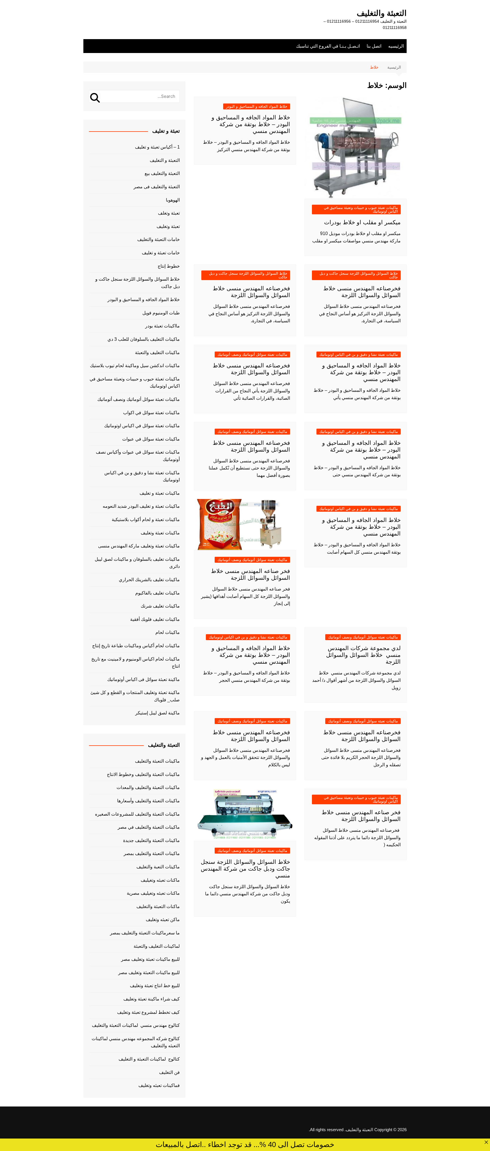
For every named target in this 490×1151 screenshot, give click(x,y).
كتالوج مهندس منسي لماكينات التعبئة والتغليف (136, 1025)
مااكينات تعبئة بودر (162, 325)
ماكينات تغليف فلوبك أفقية (155, 619)
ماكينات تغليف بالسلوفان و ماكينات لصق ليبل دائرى (137, 563)
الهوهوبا (173, 200)
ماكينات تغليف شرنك (160, 606)
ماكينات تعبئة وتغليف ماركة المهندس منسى (139, 545)
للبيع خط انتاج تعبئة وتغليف (155, 985)
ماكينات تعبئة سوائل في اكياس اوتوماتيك (142, 425)
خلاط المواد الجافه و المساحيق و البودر (256, 106)
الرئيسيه (396, 46)
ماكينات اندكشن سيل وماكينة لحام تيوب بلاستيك (135, 365)
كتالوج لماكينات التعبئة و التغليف (149, 1059)
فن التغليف (169, 1072)
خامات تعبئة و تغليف (161, 252)
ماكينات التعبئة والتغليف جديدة (151, 840)
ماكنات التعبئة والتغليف (158, 906)
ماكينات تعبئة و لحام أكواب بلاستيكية (146, 519)
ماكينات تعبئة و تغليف (160, 493)
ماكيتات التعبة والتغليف (158, 866)
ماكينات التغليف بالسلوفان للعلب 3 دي (143, 339)
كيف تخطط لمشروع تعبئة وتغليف (148, 1012)
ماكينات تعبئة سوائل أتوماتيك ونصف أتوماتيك (252, 354)
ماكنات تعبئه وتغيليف (160, 880)
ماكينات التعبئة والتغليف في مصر (149, 827)
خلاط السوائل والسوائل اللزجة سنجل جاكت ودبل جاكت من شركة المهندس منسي (245, 869)
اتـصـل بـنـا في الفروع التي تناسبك (328, 46)
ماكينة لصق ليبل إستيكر (157, 712)
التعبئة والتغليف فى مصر (157, 186)
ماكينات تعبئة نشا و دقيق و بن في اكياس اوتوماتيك (358, 354)
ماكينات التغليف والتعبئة (157, 352)
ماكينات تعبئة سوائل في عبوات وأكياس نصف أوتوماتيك (138, 456)
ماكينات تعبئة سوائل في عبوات (151, 439)
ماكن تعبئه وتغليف (163, 919)
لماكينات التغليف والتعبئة (157, 946)
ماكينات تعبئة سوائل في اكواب (151, 412)
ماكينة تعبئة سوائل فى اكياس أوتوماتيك (143, 679)
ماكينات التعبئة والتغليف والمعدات (148, 787)
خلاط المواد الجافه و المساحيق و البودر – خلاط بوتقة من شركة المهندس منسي (251, 124)
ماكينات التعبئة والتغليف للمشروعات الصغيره (137, 814)
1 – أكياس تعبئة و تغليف (157, 147)
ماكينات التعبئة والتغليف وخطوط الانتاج (143, 774)
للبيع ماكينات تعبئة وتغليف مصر (150, 959)
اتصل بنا (374, 46)
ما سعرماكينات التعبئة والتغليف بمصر (145, 932)
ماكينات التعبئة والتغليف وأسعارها (148, 800)
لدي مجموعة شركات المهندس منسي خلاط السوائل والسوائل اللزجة (363, 655)
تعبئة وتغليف (168, 226)
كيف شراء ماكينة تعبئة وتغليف (151, 998)
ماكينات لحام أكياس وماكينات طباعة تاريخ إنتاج (136, 645)
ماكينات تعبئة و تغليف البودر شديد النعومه (141, 506)
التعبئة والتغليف (382, 13)
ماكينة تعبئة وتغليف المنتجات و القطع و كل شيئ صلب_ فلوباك (135, 696)
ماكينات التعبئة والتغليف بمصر (152, 853)
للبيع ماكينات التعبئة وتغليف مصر (149, 972)
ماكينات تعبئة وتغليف (160, 532)
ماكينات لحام (167, 632)
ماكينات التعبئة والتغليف (157, 761)
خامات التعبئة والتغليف (158, 239)
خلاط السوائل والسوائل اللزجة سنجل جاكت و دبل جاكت (359, 275)
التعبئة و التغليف (165, 160)
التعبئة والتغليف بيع (162, 173)
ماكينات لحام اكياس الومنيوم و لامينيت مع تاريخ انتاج (135, 663)
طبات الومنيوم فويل (161, 312)
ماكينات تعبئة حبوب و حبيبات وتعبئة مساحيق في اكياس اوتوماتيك (361, 209)
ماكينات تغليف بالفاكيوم (157, 593)
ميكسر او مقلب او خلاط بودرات (362, 222)
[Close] (486, 1142)
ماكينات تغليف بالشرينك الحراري (149, 579)
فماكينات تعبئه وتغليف (159, 1085)
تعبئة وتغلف (169, 213)
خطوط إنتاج (169, 266)
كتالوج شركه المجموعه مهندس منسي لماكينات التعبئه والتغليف (136, 1042)
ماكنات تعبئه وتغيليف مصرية (153, 893)
